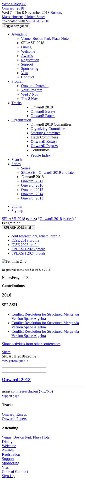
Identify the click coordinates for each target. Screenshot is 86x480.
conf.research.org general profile (35, 236)
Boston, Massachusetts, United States (32, 14)
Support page (10, 396)
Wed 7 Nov (29, 94)
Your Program (31, 90)
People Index (40, 155)
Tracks (16, 103)
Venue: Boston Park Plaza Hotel (45, 38)
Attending (19, 34)
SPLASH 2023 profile (28, 249)
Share (6, 352)
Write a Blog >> (14, 4)
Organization (21, 120)
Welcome (28, 51)
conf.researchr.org (24, 391)
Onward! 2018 (51, 219)
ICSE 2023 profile (25, 245)
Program (17, 81)
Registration (30, 60)
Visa (24, 73)
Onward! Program (34, 86)
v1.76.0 (46, 391)
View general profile (15, 361)
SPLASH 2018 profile (18, 228)
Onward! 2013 (32, 198)
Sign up (17, 211)
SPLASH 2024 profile (28, 253)
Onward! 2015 (32, 190)
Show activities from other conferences (31, 344)
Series (25, 168)
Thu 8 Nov (29, 99)
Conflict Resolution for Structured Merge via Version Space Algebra (45, 316)
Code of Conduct (15, 472)
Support (27, 64)
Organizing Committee (48, 129)
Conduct (27, 77)
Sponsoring (29, 68)
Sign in (16, 206)
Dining (26, 47)
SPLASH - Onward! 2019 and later (48, 172)
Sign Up (8, 476)
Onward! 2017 (32, 181)
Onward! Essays (43, 111)
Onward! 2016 (32, 185)
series (31, 219)
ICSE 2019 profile (25, 240)
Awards (27, 56)
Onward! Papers (43, 116)
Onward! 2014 (32, 194)
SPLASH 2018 (37, 21)
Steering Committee (45, 133)
